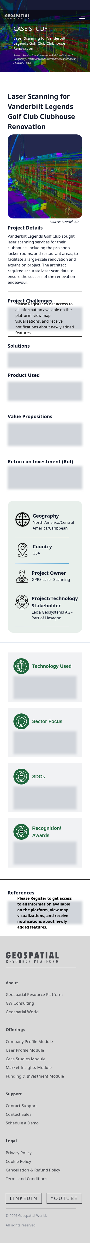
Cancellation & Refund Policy (33, 1170)
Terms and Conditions (27, 1178)
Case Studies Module (25, 1059)
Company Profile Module (29, 1041)
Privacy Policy (18, 1152)
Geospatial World (22, 1011)
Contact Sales (18, 1114)
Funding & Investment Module (35, 1076)
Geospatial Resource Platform (34, 994)
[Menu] (82, 17)
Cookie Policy (18, 1161)
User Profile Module (25, 1050)
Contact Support (21, 1105)
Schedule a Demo (22, 1123)
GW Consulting (20, 1003)
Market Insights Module (29, 1067)
